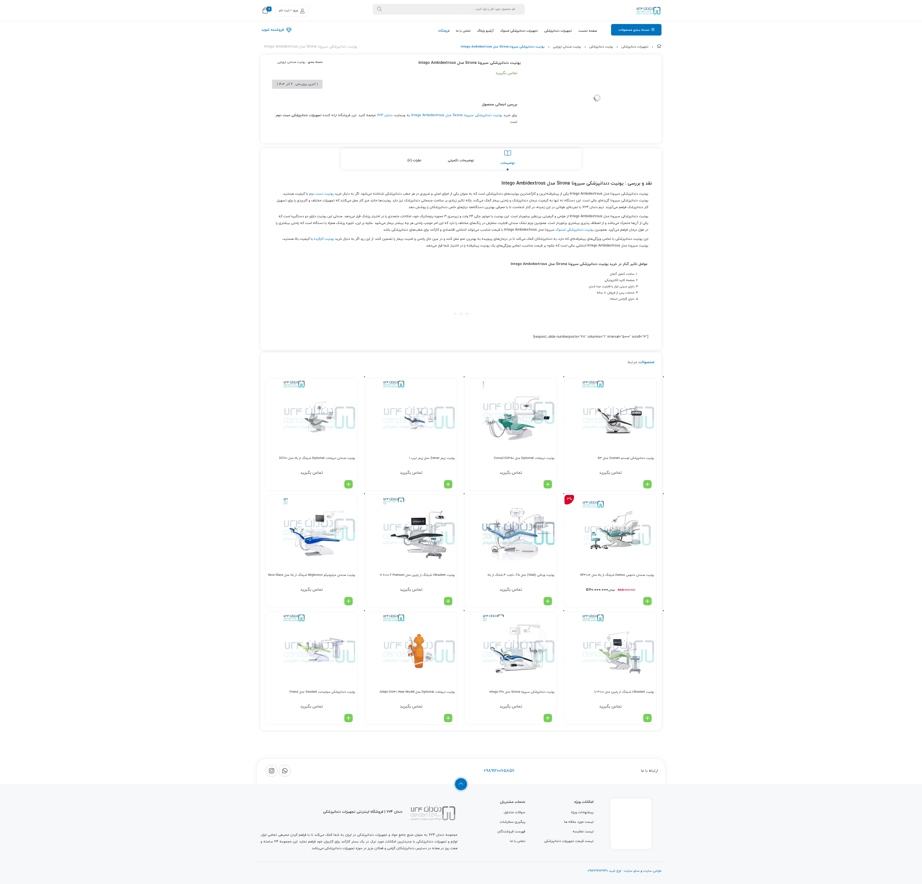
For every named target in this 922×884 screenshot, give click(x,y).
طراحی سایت (652, 871)
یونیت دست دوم (321, 194)
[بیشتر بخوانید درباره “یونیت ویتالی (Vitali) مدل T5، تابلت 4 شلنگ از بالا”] (548, 601)
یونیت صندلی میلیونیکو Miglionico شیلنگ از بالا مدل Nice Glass (311, 575)
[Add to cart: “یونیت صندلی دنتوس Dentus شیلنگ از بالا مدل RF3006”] (647, 601)
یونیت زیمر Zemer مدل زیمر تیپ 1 (432, 458)
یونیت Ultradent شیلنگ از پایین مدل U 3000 (624, 692)
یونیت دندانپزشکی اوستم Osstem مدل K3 (626, 458)
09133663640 (598, 871)
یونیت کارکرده (324, 239)
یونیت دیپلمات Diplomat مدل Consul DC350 (524, 458)
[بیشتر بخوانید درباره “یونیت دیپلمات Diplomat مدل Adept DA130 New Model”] (448, 718)
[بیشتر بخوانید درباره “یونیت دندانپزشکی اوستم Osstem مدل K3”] (647, 484)
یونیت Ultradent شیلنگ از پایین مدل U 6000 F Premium (417, 575)
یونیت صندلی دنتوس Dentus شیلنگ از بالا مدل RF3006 (617, 575)
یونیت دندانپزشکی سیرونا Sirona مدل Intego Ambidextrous (456, 115)
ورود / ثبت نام (288, 10)
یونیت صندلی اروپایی (567, 47)
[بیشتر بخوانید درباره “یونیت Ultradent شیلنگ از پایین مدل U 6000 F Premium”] (448, 601)
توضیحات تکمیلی (461, 160)
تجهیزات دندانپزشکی (634, 47)
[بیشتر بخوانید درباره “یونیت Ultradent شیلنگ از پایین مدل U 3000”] (647, 718)
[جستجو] (379, 9)
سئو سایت (632, 871)
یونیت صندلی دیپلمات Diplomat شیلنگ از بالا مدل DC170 (317, 458)
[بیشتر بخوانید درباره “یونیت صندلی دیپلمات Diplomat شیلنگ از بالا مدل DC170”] (348, 484)
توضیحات (507, 163)
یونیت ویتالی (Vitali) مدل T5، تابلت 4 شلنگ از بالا (521, 575)
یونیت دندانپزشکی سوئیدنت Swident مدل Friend (322, 692)
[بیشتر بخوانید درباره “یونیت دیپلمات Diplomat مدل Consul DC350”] (548, 484)
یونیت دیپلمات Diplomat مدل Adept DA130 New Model (417, 692)
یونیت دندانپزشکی (601, 47)
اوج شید (614, 871)
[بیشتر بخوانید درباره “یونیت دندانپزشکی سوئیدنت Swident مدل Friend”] (348, 718)
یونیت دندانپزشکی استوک (575, 230)
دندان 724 (385, 115)
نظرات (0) (414, 160)
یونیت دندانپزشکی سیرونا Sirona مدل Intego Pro (522, 692)
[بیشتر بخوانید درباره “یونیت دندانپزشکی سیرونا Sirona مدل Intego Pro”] (548, 718)
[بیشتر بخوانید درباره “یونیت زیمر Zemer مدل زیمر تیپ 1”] (448, 484)
